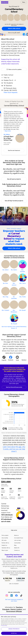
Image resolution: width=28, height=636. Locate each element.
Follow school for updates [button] (15, 69)
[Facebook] (16, 595)
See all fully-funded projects (14, 201)
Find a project (5, 535)
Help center (14, 530)
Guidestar (15, 574)
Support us (4, 545)
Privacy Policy (4, 625)
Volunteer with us (6, 547)
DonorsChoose (4, 2)
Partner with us (5, 542)
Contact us (16, 550)
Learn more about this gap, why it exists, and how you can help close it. (14, 449)
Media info (16, 547)
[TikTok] (21, 595)
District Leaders (16, 609)
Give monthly (5, 537)
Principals (6, 609)
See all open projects (14, 179)
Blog (15, 545)
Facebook (10, 360)
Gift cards (4, 540)
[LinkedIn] (11, 595)
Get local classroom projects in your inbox (14, 600)
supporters (7, 579)
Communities (17, 542)
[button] (4, 358)
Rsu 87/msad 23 (14, 6)
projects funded (20, 579)
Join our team (17, 540)
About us (16, 535)
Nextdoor (24, 360)
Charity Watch (10, 573)
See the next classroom (14, 150)
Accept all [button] (14, 633)
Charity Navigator (20, 573)
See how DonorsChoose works (14, 387)
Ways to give (5, 550)
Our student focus (18, 537)
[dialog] (14, 625)
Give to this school (14, 28)
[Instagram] (7, 595)
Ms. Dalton (7, 134)
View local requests (10, 92)
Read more (8, 131)
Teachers (19, 607)
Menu (23, 2)
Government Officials (14, 611)
